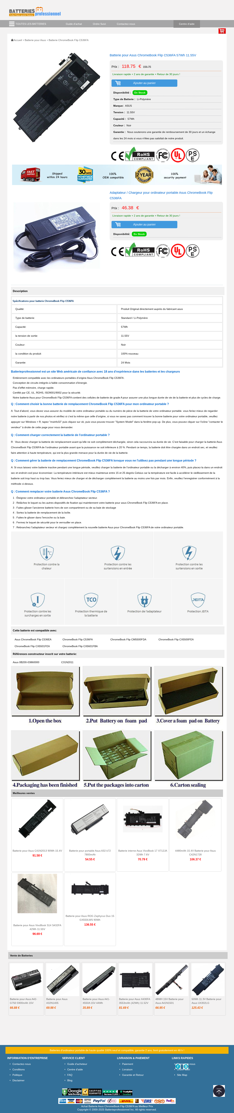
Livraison (127, 1069)
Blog (69, 1080)
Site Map (182, 1074)
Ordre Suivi (99, 23)
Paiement (127, 1064)
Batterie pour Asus (35, 40)
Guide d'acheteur (77, 1064)
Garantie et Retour (133, 1074)
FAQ (69, 1074)
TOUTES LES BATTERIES (31, 23)
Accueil (18, 40)
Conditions (18, 1069)
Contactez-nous (126, 23)
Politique (17, 1074)
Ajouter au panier (144, 83)
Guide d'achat (74, 23)
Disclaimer (18, 1080)
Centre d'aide (187, 23)
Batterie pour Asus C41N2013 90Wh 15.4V (37, 850)
